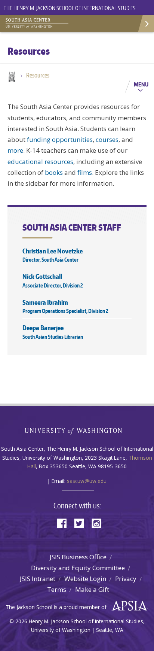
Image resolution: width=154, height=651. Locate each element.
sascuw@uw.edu (87, 480)
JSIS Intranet (37, 578)
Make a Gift (92, 589)
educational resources (40, 161)
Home (11, 77)
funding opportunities (60, 139)
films (84, 172)
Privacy (125, 578)
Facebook (65, 522)
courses (107, 139)
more (15, 150)
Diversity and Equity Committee (78, 567)
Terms (56, 589)
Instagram (99, 522)
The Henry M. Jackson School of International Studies (70, 8)
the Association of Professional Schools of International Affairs (127, 606)
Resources (37, 75)
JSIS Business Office (78, 557)
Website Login (85, 578)
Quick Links (145, 23)
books (54, 172)
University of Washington (77, 430)
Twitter (82, 522)
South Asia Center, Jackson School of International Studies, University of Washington (43, 22)
